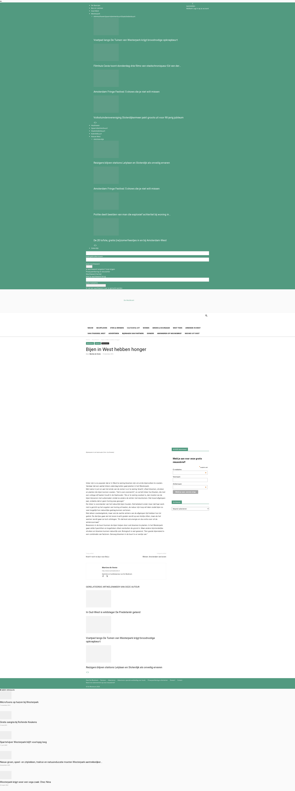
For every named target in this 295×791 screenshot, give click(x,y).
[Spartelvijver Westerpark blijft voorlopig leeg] (147, 735)
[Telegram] (109, 363)
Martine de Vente (95, 354)
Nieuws (98, 343)
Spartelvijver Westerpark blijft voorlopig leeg (23, 742)
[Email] (99, 363)
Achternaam (189, 484)
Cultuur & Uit (133, 328)
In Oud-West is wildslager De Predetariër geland (113, 612)
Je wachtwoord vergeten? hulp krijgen (100, 269)
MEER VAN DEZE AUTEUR (126, 586)
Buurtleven (101, 328)
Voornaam (176, 477)
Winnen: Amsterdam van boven (154, 557)
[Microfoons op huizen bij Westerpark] (147, 695)
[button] (206, 316)
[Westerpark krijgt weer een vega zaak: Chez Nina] (147, 775)
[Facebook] (88, 363)
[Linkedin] (104, 363)
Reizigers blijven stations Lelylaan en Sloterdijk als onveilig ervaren (124, 667)
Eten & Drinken (117, 328)
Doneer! (150, 333)
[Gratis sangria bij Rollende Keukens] (147, 715)
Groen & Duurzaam (161, 328)
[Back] (192, 4)
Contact (179, 680)
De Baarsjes (95, 5)
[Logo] (103, 324)
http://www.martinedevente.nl (111, 571)
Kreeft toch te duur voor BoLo (97, 557)
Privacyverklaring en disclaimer (98, 272)
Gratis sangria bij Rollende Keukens (18, 722)
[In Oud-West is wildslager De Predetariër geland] (126, 598)
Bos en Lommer (97, 8)
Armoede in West (193, 328)
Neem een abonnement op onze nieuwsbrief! (100, 683)
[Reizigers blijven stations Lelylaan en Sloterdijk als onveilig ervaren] (126, 654)
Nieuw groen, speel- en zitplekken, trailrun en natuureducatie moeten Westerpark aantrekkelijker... (51, 762)
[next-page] (88, 672)
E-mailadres (189, 469)
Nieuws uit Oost (192, 333)
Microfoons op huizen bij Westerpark (19, 702)
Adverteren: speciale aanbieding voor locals (132, 680)
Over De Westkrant (92, 680)
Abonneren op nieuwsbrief (169, 333)
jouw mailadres (92, 283)
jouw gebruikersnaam (94, 256)
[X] (108, 576)
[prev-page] (87, 672)
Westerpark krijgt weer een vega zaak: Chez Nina (25, 782)
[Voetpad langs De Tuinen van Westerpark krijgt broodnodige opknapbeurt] (126, 624)
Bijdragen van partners (133, 333)
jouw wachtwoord (93, 264)
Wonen (146, 328)
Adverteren (114, 333)
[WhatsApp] (93, 363)
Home (88, 340)
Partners (103, 680)
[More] (114, 363)
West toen (177, 328)
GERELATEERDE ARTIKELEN (100, 586)
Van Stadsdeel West (96, 333)
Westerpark (105, 343)
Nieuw (90, 328)
